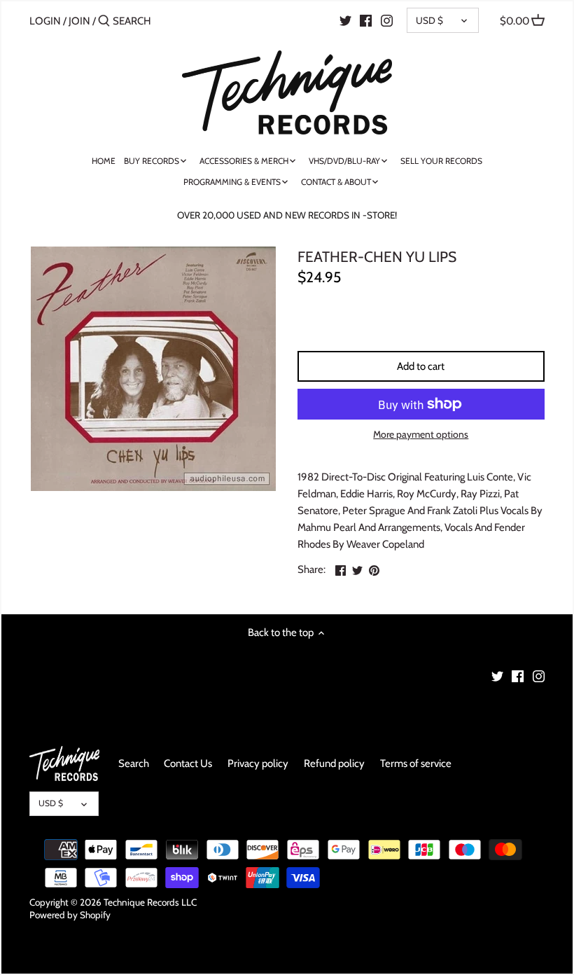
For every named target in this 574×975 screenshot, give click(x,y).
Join (79, 21)
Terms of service (415, 763)
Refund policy (334, 763)
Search (133, 763)
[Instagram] (387, 20)
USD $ (429, 20)
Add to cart (420, 366)
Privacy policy (257, 763)
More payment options (420, 434)
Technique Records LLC (150, 902)
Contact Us (188, 763)
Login (45, 21)
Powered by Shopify (70, 914)
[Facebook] (366, 20)
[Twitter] (345, 20)
